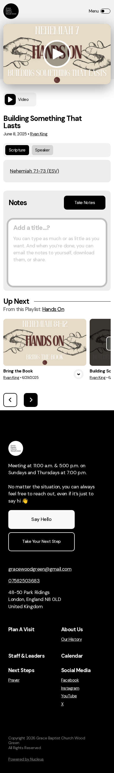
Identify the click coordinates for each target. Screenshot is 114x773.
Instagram (70, 688)
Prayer (13, 680)
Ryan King (38, 134)
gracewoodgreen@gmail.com (40, 569)
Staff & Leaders (26, 656)
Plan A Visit (21, 629)
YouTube (69, 696)
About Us (72, 629)
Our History (71, 639)
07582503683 (24, 581)
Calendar (72, 656)
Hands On (53, 309)
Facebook (70, 680)
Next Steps (21, 670)
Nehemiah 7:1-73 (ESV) (34, 171)
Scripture (17, 150)
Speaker (42, 150)
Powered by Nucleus (26, 759)
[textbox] (57, 252)
